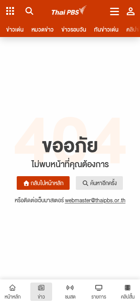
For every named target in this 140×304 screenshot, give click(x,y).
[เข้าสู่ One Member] (130, 11)
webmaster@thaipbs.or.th (95, 200)
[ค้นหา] (28, 11)
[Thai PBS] (69, 11)
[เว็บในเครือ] (10, 11)
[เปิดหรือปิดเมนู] (114, 11)
